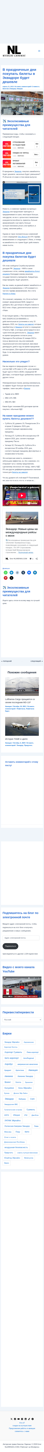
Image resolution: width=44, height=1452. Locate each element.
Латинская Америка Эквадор (17, 1126)
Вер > (37, 145)
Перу (18, 1132)
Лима (36, 1126)
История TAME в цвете (16, 739)
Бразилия (29, 1082)
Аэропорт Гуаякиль (13, 1052)
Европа (27, 388)
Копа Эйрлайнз (25, 1088)
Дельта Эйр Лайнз (20, 1093)
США (32, 1099)
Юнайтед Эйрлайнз (12, 1158)
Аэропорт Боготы (10, 1047)
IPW (25, 1115)
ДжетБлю (35, 1115)
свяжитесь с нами (22, 1431)
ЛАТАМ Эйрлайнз (13, 1120)
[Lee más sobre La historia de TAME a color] (22, 726)
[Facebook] (15, 1419)
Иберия (16, 1115)
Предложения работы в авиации (22, 1428)
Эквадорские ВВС (11, 1104)
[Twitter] (11, 1419)
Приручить (28, 745)
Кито (27, 1132)
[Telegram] (33, 1419)
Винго (6, 1163)
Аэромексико (29, 1042)
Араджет (7, 1070)
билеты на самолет (26, 324)
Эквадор (20, 89)
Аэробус (9, 1064)
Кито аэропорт (12, 1058)
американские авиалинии (27, 1064)
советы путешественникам (27, 1153)
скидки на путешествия (22, 1426)
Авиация (8, 706)
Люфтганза (21, 709)
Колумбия (9, 1088)
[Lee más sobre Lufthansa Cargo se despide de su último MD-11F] (22, 686)
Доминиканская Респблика (14, 1142)
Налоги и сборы (9, 294)
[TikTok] (29, 1419)
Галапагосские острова (13, 1110)
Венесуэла (28, 1158)
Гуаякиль (31, 1109)
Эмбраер (22, 1099)
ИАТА (6, 1115)
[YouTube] (18, 1419)
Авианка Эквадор (25, 1076)
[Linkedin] (26, 1419)
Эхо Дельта (22, 237)
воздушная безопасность (16, 1147)
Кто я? (22, 1423)
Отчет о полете (10, 1137)
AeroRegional (28, 1058)
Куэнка (6, 1093)
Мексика (7, 1132)
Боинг (8, 1082)
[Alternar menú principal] (39, 50)
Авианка (9, 1076)
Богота (18, 1082)
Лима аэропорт (33, 1052)
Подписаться (10, 946)
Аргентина (20, 1070)
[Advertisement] (22, 22)
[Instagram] (22, 1419)
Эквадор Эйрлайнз (11, 1042)
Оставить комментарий (23, 86)
